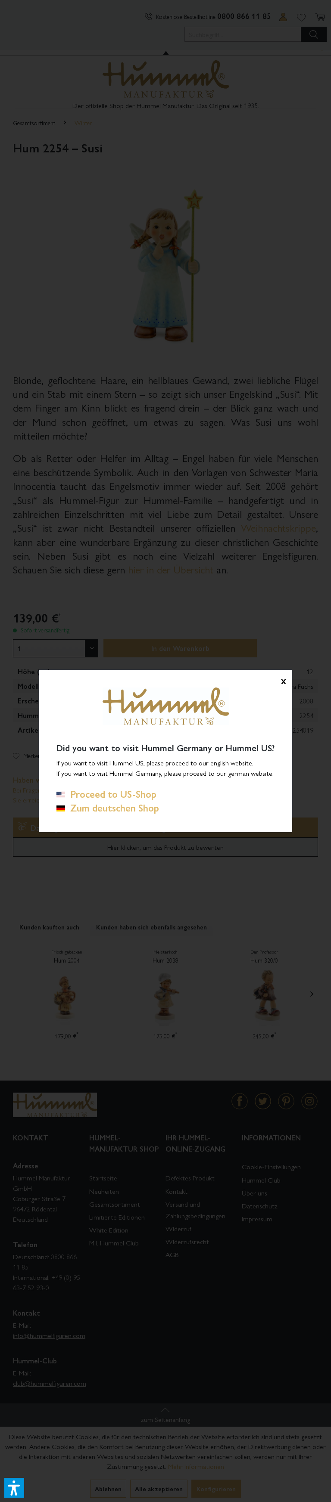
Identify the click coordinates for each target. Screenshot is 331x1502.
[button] (14, 1488)
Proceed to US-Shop (110, 794)
